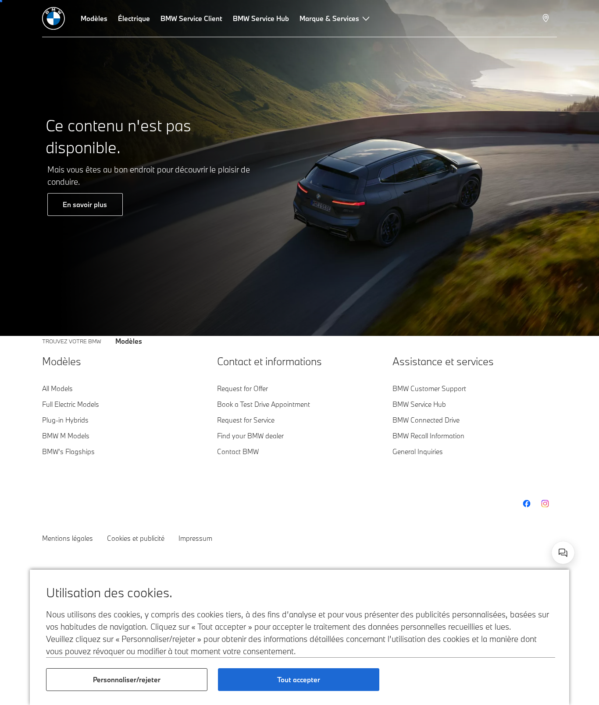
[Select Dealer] (546, 18)
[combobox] (563, 552)
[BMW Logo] (53, 18)
